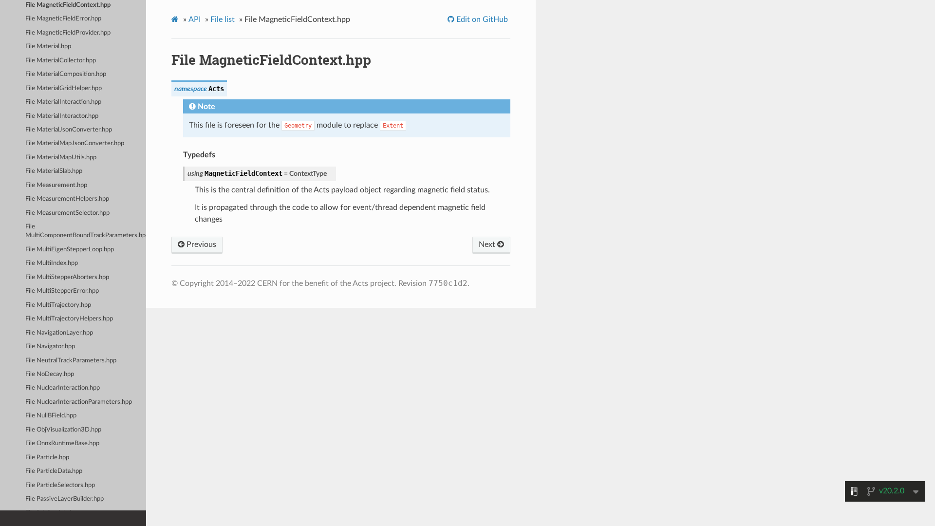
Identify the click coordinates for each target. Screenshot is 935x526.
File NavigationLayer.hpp (59, 333)
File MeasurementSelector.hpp (67, 213)
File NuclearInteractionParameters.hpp (78, 402)
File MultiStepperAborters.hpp (67, 277)
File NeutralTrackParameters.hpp (70, 360)
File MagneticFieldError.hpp (63, 19)
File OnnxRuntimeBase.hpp (62, 443)
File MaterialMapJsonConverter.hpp (74, 143)
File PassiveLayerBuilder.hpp (64, 499)
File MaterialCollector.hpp (60, 60)
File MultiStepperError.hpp (62, 291)
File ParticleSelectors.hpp (60, 485)
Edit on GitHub (481, 19)
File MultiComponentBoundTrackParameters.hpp (85, 231)
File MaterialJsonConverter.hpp (68, 130)
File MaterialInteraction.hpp (63, 102)
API (194, 19)
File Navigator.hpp (50, 346)
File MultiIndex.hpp (51, 263)
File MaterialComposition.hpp (65, 74)
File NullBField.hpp (50, 416)
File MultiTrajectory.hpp (58, 305)
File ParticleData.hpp (53, 471)
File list (222, 19)
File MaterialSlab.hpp (53, 171)
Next (488, 244)
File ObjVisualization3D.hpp (63, 430)
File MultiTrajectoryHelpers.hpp (69, 319)
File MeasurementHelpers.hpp (67, 199)
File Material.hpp (48, 46)
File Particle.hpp (47, 457)
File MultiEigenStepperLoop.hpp (69, 249)
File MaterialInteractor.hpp (61, 116)
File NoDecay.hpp (49, 374)
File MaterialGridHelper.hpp (63, 88)
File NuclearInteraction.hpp (62, 388)
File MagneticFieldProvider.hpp (68, 33)
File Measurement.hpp (56, 185)
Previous (200, 244)
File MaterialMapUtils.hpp (60, 157)
